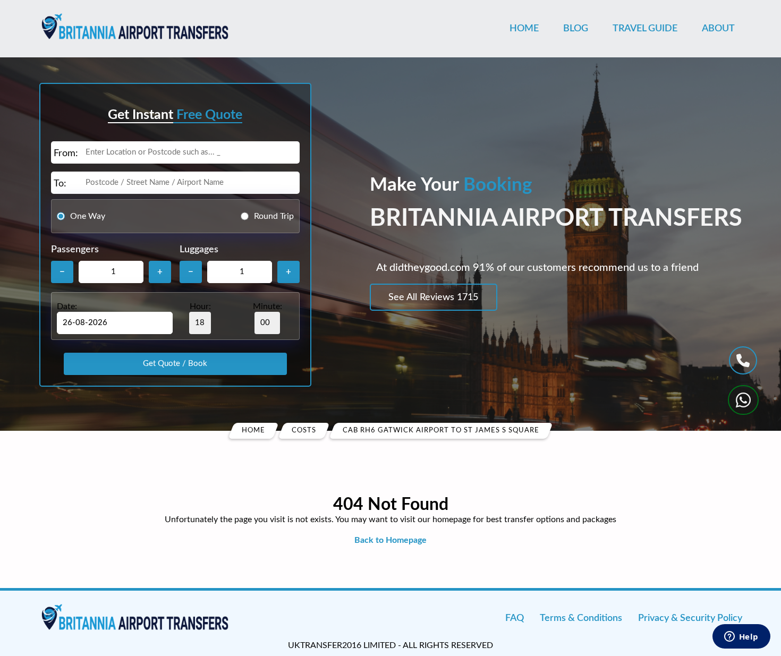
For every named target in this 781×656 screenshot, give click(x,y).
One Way (87, 216)
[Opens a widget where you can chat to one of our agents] (741, 637)
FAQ (514, 618)
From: (66, 153)
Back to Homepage (390, 540)
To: (60, 184)
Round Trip (274, 216)
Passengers (75, 249)
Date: (67, 306)
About (718, 28)
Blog (575, 28)
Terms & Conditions (581, 618)
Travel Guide (645, 28)
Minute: (267, 306)
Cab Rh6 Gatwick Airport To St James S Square (441, 430)
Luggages (199, 249)
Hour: (200, 306)
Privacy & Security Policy (690, 618)
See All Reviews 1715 (433, 297)
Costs (304, 430)
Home (524, 28)
